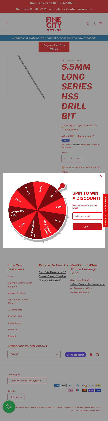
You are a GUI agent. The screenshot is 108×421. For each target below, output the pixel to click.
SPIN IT (87, 227)
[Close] (101, 176)
